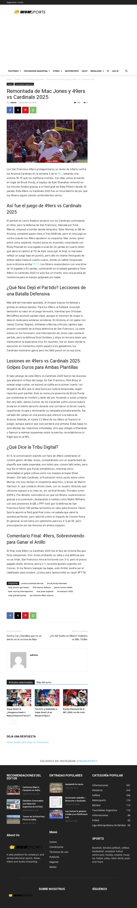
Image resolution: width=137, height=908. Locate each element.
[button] (126, 71)
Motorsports (72, 71)
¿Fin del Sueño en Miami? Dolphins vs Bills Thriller (69, 637)
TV (108, 71)
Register (54, 861)
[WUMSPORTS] (26, 851)
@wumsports (87, 761)
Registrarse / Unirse (15, 2)
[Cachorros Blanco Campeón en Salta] (13, 790)
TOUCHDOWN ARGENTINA (36, 71)
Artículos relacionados (21, 682)
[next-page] (14, 722)
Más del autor (44, 682)
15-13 (35, 264)
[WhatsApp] (33, 110)
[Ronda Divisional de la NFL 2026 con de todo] (75, 697)
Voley (85, 71)
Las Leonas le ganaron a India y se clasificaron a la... (76, 814)
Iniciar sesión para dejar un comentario (28, 742)
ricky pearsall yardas (17, 595)
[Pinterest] (25, 110)
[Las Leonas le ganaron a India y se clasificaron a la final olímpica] (56, 814)
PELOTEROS (13, 71)
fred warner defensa (42, 587)
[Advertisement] (68, 42)
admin (13, 102)
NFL (59, 173)
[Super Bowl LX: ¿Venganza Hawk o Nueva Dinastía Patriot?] (19, 697)
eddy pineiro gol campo (18, 587)
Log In (115, 71)
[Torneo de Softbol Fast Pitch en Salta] (13, 819)
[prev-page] (9, 722)
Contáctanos (56, 846)
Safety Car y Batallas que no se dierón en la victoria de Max (24, 637)
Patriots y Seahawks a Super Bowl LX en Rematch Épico (46, 712)
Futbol (56, 71)
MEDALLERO (96, 71)
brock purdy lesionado (57, 583)
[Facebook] (10, 110)
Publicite (54, 856)
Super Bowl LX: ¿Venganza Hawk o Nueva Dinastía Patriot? (19, 712)
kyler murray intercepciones (20, 591)
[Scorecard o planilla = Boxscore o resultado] (56, 802)
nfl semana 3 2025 (65, 591)
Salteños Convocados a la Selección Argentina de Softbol (33, 804)
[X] (17, 110)
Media (52, 866)
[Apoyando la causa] (56, 788)
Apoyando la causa (74, 784)
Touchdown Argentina (34, 79)
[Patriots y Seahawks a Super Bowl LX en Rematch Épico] (47, 697)
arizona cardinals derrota (32, 583)
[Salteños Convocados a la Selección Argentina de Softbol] (13, 804)
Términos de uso (58, 851)
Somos (53, 841)
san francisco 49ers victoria (41, 595)
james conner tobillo (63, 587)
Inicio (9, 79)
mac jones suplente (45, 591)
